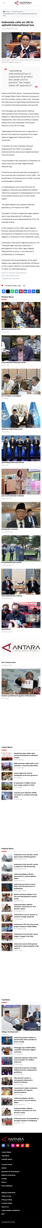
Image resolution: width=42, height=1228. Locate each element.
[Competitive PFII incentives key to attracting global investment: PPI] (21, 315)
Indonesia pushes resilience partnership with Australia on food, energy (25, 1040)
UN (24, 285)
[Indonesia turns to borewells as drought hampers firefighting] (7, 1121)
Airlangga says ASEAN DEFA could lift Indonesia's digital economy (25, 1050)
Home (7, 12)
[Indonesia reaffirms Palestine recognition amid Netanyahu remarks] (21, 515)
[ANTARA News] (23, 3)
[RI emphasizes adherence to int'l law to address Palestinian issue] (21, 415)
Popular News (8, 849)
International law (13, 285)
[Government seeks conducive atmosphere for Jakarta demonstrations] (7, 1091)
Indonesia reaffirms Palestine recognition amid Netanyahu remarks (21, 528)
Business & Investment (10, 1171)
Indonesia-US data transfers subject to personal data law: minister (18, 495)
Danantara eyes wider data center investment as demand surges (26, 755)
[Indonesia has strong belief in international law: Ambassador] (21, 648)
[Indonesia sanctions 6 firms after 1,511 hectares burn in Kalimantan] (7, 887)
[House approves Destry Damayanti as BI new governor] (7, 776)
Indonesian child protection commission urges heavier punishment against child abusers (21, 695)
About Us (5, 1207)
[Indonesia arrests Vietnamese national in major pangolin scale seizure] (7, 947)
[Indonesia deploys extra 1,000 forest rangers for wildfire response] (7, 1061)
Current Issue (17, 12)
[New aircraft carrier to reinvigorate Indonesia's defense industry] (7, 1081)
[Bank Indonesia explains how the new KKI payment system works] (7, 897)
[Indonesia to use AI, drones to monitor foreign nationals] (7, 918)
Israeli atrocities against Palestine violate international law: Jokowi (18, 595)
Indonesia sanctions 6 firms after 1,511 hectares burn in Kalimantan (24, 886)
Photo (4, 1182)
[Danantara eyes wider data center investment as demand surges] (7, 756)
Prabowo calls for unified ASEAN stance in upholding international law (19, 461)
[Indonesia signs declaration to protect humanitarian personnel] (21, 548)
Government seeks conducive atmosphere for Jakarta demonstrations (25, 1090)
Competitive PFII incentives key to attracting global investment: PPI (20, 328)
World (4, 1168)
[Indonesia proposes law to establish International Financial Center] (21, 348)
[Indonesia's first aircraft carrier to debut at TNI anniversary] (7, 867)
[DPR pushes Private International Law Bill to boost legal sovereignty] (21, 381)
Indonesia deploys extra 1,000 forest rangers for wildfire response (25, 1060)
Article (4, 1179)
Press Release (7, 1186)
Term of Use (6, 1196)
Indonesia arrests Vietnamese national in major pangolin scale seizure (26, 946)
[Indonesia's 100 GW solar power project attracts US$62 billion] (7, 927)
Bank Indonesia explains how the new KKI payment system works (25, 896)
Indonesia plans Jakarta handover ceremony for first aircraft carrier (25, 907)
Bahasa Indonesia (8, 1193)
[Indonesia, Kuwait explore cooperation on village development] (21, 1018)
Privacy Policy (7, 1200)
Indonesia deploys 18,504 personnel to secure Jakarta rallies (25, 876)
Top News (6, 1000)
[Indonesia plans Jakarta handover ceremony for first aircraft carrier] (7, 907)
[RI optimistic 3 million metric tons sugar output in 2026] (7, 786)
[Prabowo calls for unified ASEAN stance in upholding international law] (21, 448)
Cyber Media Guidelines (11, 1210)
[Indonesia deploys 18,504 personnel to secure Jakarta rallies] (7, 877)
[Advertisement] (21, 723)
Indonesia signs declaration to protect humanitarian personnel (17, 561)
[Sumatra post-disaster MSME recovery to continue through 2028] (7, 796)
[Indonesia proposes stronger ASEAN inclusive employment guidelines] (7, 1071)
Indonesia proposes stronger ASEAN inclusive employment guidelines (25, 1070)
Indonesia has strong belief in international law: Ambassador (19, 661)
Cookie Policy (7, 1203)
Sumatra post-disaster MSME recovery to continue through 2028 (25, 795)
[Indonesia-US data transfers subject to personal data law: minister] (21, 481)
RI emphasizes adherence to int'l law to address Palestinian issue (18, 428)
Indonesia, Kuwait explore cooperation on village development (19, 1031)
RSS (3, 1214)
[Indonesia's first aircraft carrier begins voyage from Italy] (7, 937)
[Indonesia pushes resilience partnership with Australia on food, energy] (7, 1040)
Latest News (7, 747)
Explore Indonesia (8, 1175)
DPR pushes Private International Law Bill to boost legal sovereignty (20, 395)
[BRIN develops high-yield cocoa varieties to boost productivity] (7, 766)
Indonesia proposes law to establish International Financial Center (17, 361)
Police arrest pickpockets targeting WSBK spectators (19, 628)
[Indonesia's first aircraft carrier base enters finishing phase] (7, 858)
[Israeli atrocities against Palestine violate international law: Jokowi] (21, 581)
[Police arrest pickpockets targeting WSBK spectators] (21, 615)
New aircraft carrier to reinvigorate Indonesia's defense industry (23, 1080)
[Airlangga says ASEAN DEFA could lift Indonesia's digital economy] (7, 1050)
